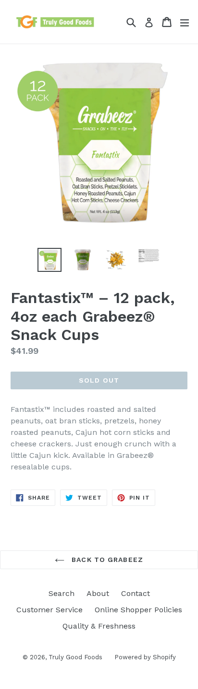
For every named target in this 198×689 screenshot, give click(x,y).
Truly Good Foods (75, 657)
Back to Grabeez (106, 559)
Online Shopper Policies (138, 609)
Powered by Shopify (145, 657)
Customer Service (49, 609)
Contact (135, 593)
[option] (49, 259)
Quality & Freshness (99, 626)
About (98, 593)
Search (61, 593)
